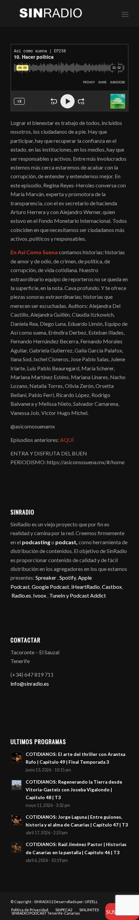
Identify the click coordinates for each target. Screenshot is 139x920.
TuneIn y (59, 595)
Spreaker (45, 577)
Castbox (112, 586)
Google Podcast (50, 586)
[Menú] (125, 13)
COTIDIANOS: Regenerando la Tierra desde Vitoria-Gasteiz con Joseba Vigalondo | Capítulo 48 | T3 (74, 789)
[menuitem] (125, 13)
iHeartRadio (85, 586)
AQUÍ (67, 440)
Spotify (67, 577)
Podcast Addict (88, 595)
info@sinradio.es (29, 683)
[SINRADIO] (57, 13)
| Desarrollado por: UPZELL (75, 901)
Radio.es (21, 595)
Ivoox (39, 595)
